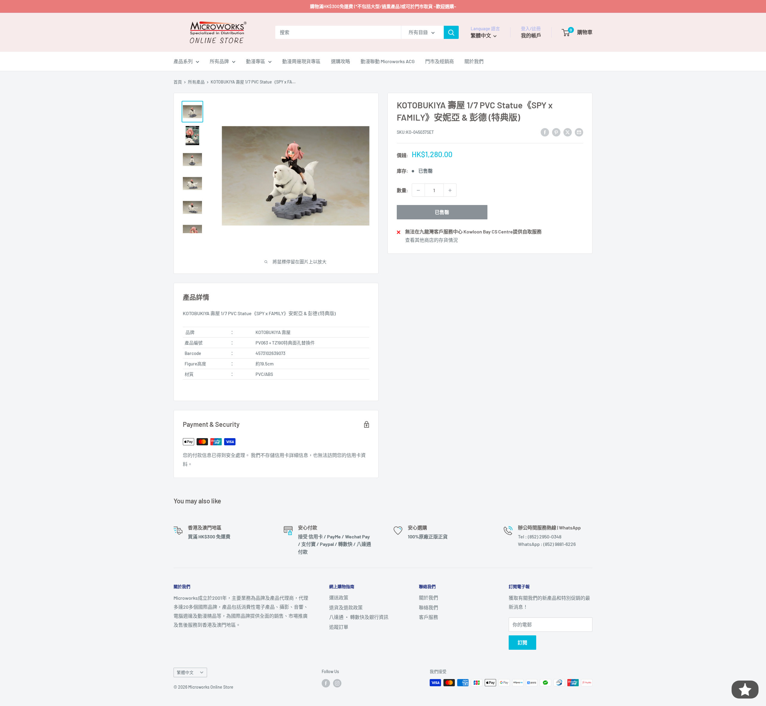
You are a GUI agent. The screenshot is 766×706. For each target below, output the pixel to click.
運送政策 (338, 597)
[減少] (418, 190)
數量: (402, 190)
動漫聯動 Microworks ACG (388, 61)
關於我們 (474, 61)
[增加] (450, 190)
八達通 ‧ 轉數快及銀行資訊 (358, 617)
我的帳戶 (531, 35)
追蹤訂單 (338, 627)
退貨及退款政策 (346, 607)
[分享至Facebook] (545, 131)
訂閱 (522, 642)
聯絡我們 (428, 607)
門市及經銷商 (439, 61)
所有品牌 (219, 61)
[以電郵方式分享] (579, 131)
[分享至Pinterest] (556, 131)
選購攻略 (340, 61)
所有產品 (196, 81)
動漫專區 (255, 61)
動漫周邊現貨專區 (301, 61)
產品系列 (183, 61)
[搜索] (451, 32)
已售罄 (442, 212)
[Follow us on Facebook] (326, 683)
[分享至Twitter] (567, 131)
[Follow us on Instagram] (337, 683)
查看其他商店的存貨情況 (431, 240)
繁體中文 (185, 672)
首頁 (178, 81)
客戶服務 (428, 617)
